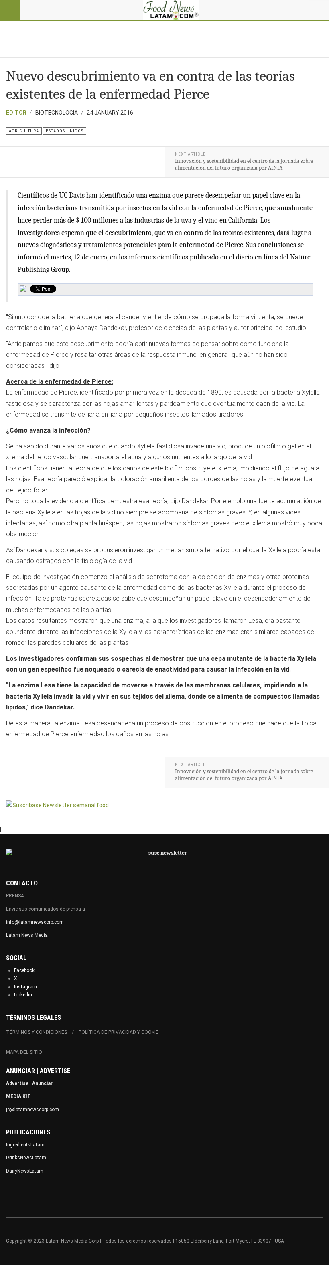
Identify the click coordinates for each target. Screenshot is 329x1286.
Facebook (24, 970)
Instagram (25, 987)
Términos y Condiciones (36, 1032)
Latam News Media (27, 935)
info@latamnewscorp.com (35, 922)
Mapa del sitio (24, 1052)
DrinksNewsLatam (26, 1157)
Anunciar (42, 1083)
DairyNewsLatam (24, 1171)
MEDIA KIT (18, 1096)
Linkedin (23, 995)
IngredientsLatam (25, 1145)
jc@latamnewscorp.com (32, 1109)
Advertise (17, 1083)
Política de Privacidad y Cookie (118, 1032)
